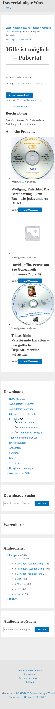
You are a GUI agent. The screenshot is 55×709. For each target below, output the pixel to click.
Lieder (12, 458)
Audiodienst (19, 27)
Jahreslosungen (17, 442)
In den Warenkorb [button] (30, 210)
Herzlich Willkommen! (30, 670)
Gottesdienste (24, 558)
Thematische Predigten (30, 432)
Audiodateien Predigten (21, 403)
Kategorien (33, 27)
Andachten (15, 447)
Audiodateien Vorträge (21, 408)
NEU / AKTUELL (17, 398)
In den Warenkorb (19, 95)
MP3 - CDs (22, 583)
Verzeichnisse (16, 463)
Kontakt (30, 682)
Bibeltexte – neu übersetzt (23, 414)
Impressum (30, 674)
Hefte (20, 589)
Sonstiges (14, 452)
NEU (11, 599)
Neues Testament (27, 427)
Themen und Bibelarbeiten (23, 437)
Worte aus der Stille (19, 473)
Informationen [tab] (19, 106)
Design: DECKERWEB (35, 697)
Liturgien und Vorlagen (21, 468)
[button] (21, 419)
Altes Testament (26, 422)
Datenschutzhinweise (30, 678)
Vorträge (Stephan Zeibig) (30, 563)
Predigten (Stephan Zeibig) (31, 568)
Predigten (14, 419)
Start (8, 27)
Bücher (21, 594)
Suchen (42, 503)
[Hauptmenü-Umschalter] (9, 8)
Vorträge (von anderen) (18, 39)
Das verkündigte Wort (23, 2)
